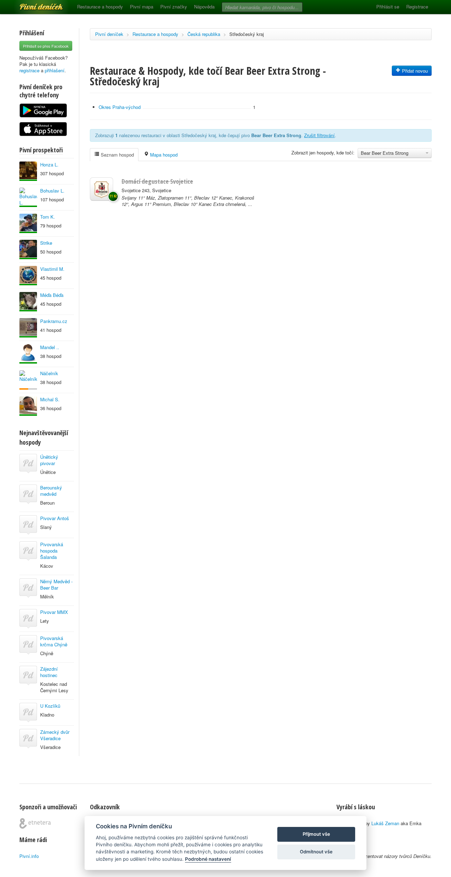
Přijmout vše (316, 834)
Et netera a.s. (35, 823)
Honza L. (49, 164)
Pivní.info (29, 856)
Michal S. (50, 399)
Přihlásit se (387, 6)
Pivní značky (173, 6)
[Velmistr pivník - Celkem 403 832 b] (28, 275)
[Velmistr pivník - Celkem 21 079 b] (28, 406)
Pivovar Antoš (54, 518)
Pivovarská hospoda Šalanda (51, 550)
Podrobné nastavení (208, 859)
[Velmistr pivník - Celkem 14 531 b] (28, 327)
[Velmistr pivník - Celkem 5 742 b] (28, 301)
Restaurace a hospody (100, 6)
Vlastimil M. (52, 269)
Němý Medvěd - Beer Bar (56, 584)
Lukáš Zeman (385, 823)
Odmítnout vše (316, 851)
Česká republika (203, 34)
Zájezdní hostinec (49, 671)
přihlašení (54, 70)
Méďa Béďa (51, 295)
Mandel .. (49, 347)
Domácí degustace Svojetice (157, 181)
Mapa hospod (163, 154)
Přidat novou (414, 70)
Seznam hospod (116, 154)
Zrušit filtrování (319, 135)
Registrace (417, 6)
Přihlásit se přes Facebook (46, 46)
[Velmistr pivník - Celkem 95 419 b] (28, 197)
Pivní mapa (141, 6)
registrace (29, 70)
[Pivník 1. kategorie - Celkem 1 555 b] (28, 380)
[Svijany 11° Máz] (101, 189)
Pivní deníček (33, 4)
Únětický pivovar (49, 460)
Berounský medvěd (51, 490)
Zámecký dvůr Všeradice (54, 735)
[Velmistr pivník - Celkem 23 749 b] (28, 354)
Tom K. (47, 216)
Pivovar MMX (54, 612)
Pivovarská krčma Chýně (53, 641)
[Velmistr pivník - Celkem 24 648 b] (28, 249)
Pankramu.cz (53, 321)
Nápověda (204, 6)
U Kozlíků (50, 705)
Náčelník (49, 373)
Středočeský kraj (246, 34)
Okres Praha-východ (120, 107)
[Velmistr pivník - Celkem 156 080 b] (28, 223)
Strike (46, 242)
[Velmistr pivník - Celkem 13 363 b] (28, 171)
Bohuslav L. (52, 190)
